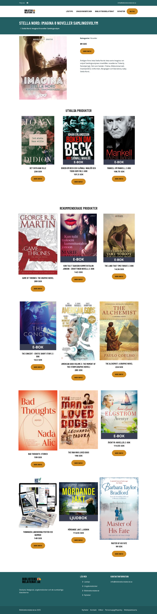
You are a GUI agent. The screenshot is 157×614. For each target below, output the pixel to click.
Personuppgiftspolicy (113, 610)
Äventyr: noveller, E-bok (119, 442)
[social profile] (27, 3)
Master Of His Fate (119, 543)
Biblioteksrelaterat (104, 11)
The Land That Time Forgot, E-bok (119, 265)
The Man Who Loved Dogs (78, 452)
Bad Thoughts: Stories (38, 454)
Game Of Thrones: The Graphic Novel (38, 278)
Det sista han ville (38, 168)
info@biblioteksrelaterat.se (127, 3)
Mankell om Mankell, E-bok (119, 168)
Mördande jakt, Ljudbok (78, 529)
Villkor (100, 610)
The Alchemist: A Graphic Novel (119, 363)
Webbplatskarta (130, 610)
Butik (132, 11)
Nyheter (121, 11)
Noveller (93, 38)
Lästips (69, 11)
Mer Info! (87, 51)
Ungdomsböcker (84, 11)
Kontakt (93, 610)
